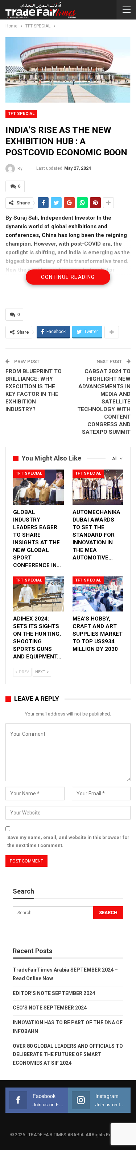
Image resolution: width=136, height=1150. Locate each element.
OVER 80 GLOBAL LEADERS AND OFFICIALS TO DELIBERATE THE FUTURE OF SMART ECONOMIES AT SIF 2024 (68, 1054)
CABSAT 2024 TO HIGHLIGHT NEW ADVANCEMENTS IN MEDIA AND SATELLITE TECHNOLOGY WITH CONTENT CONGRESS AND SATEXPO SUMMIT (104, 401)
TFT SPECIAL (21, 113)
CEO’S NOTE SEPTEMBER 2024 (50, 1008)
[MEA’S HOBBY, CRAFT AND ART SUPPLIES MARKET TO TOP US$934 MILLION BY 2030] (98, 594)
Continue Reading (68, 277)
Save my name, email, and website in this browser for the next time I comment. (68, 841)
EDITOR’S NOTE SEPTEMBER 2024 (54, 993)
